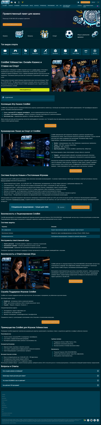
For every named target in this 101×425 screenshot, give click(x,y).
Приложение (51, 5)
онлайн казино (36, 69)
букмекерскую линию (18, 199)
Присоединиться (25, 89)
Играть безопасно (75, 281)
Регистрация (85, 2)
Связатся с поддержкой (50, 322)
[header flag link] (12, 2)
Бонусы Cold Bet (5, 180)
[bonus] (98, 2)
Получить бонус (12, 24)
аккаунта (24, 250)
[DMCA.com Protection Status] (85, 421)
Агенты (80, 5)
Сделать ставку (76, 171)
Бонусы (36, 5)
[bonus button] (78, 2)
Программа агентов (6, 414)
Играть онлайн (50, 125)
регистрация (94, 273)
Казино (11, 5)
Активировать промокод (80, 207)
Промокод (43, 5)
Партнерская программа (66, 6)
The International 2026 (88, 6)
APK (57, 5)
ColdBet (5, 5)
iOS (60, 5)
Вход (93, 2)
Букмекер (17, 5)
